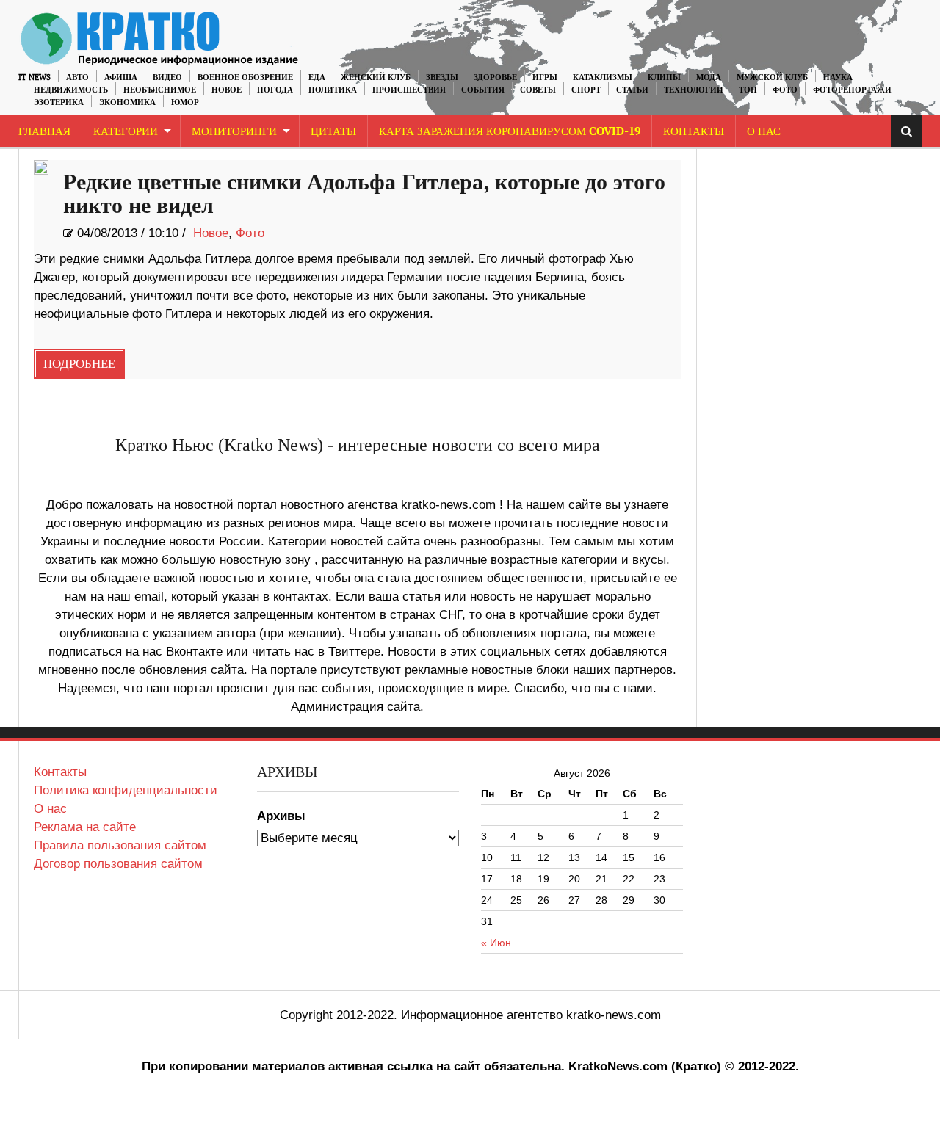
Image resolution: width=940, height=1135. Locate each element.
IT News (34, 77)
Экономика (127, 102)
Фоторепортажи (852, 90)
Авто (77, 77)
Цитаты (333, 132)
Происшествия (409, 90)
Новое (227, 90)
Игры (544, 77)
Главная (44, 132)
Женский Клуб (376, 77)
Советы (538, 90)
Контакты (693, 132)
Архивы (281, 816)
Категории (125, 132)
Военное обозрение (245, 77)
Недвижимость (71, 90)
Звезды (442, 77)
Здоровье (495, 77)
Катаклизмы (602, 77)
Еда (316, 77)
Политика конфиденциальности (125, 790)
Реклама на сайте (85, 827)
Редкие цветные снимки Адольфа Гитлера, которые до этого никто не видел (364, 195)
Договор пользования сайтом (118, 864)
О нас (50, 809)
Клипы (664, 77)
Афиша (120, 77)
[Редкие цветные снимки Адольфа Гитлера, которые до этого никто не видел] (41, 170)
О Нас (764, 132)
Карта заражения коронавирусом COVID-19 (509, 132)
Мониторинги (234, 132)
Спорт (586, 90)
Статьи (632, 90)
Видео (167, 77)
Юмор (185, 102)
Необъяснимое (159, 90)
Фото (785, 90)
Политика (332, 90)
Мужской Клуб (772, 77)
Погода (275, 90)
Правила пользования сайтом (120, 845)
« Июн (496, 943)
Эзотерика (59, 102)
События (483, 90)
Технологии (693, 90)
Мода (708, 77)
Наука (838, 77)
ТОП (748, 90)
